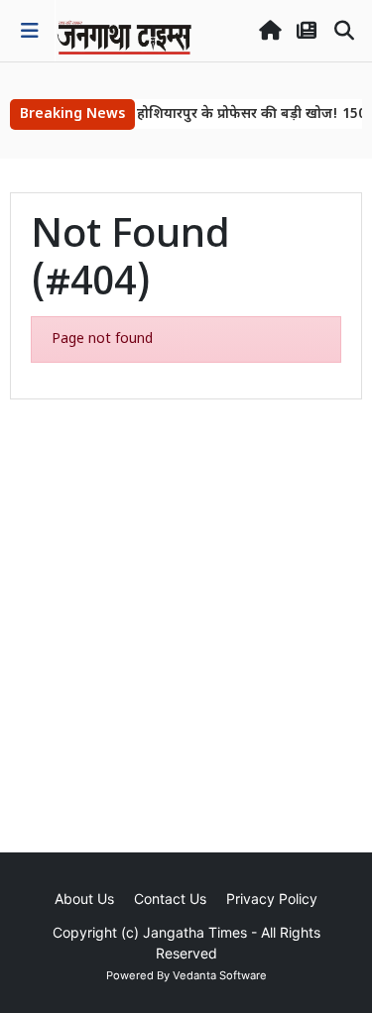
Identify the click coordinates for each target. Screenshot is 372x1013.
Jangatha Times (195, 932)
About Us (84, 898)
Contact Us (170, 898)
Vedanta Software (220, 975)
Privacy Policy (271, 898)
